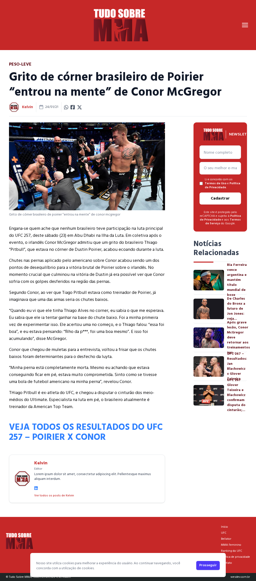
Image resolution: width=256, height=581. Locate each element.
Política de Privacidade (222, 185)
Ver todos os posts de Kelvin (54, 496)
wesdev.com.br (240, 576)
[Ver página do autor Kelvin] (14, 107)
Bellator (226, 538)
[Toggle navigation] (245, 25)
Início (224, 526)
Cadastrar (220, 198)
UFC (223, 532)
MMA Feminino (231, 544)
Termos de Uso (215, 183)
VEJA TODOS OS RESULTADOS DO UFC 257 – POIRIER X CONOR (86, 432)
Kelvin (27, 107)
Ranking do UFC (231, 550)
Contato (226, 562)
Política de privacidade (235, 556)
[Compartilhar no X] (80, 107)
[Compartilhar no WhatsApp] (66, 107)
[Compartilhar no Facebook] (72, 107)
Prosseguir (208, 565)
